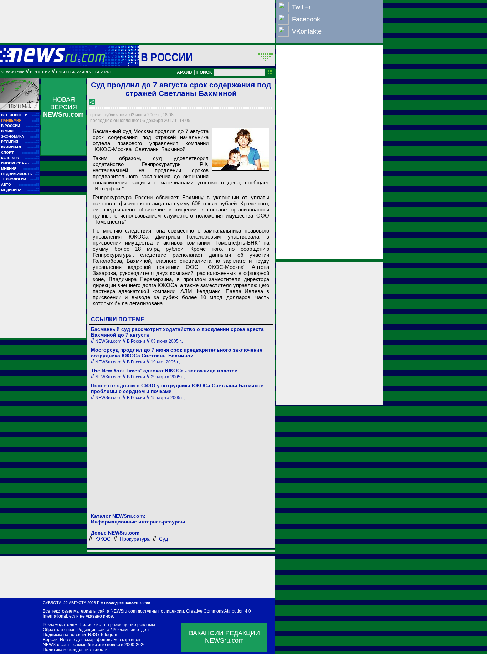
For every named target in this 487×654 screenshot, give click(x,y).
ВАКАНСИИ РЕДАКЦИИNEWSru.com (224, 636)
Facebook (306, 19)
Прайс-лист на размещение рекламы (117, 624)
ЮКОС (103, 539)
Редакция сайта (93, 629)
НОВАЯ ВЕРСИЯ (63, 107)
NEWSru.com (12, 72)
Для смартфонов (93, 639)
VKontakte (307, 31)
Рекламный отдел (131, 629)
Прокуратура (135, 539)
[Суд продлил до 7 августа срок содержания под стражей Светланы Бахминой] (240, 149)
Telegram (109, 634)
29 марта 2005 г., (168, 376)
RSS (92, 634)
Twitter (301, 7)
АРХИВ (184, 72)
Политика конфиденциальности (75, 649)
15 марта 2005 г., (168, 397)
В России (167, 57)
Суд (163, 539)
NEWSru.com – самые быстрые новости (83, 644)
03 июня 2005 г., (167, 341)
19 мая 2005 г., (165, 361)
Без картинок (126, 639)
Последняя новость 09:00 (127, 603)
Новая (66, 639)
